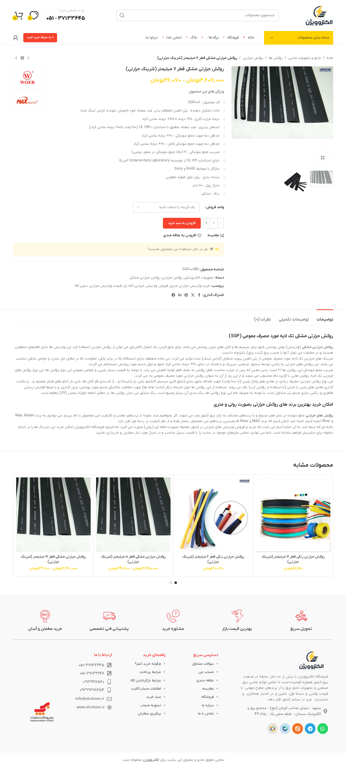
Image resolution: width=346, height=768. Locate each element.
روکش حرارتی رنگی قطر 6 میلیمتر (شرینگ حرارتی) (213, 559)
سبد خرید (153, 696)
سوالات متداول (203, 663)
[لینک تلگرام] (173, 295)
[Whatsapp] (322, 728)
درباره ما (208, 705)
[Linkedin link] (180, 295)
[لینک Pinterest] (186, 295)
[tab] (325, 317)
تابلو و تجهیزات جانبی (304, 58)
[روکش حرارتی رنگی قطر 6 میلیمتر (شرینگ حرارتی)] (213, 514)
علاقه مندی (205, 680)
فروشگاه (207, 696)
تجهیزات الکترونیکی (198, 277)
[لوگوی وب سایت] (319, 15)
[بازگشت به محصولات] (22, 58)
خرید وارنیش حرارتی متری (190, 285)
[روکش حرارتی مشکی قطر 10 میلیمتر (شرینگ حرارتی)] (133, 514)
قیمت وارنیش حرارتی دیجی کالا (98, 285)
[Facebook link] (199, 295)
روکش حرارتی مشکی (145, 277)
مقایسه (208, 688)
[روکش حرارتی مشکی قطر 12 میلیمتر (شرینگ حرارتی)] (53, 514)
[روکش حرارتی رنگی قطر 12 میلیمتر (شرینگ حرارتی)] (293, 514)
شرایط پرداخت (150, 672)
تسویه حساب (150, 705)
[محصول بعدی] (16, 58)
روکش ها (276, 58)
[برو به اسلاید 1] (175, 582)
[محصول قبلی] (28, 58)
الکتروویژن (151, 759)
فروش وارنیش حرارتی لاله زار (146, 285)
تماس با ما (206, 713)
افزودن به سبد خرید (182, 223)
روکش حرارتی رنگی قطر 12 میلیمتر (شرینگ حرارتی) (293, 559)
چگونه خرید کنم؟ (148, 663)
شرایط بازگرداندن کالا (146, 680)
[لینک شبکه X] (193, 295)
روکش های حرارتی (319, 415)
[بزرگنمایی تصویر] (322, 157)
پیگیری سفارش (149, 713)
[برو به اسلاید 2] (170, 582)
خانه (330, 58)
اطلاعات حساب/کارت (146, 688)
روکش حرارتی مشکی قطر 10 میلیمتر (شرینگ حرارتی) (133, 559)
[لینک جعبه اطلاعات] (301, 621)
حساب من (206, 672)
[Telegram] (310, 728)
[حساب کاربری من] (16, 38)
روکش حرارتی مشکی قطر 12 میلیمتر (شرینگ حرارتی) (53, 559)
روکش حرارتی (253, 58)
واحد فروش (215, 207)
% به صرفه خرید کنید (40, 37)
